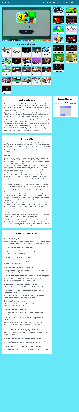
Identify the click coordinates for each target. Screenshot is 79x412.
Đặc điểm (59, 2)
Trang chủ (42, 2)
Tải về (53, 2)
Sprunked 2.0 (66, 2)
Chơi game (27, 31)
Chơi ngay (48, 2)
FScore (72, 2)
